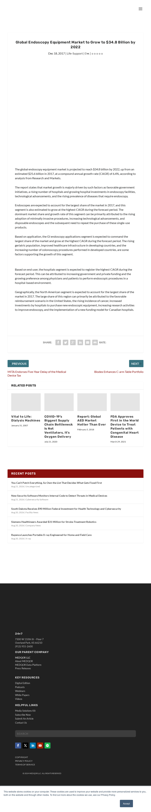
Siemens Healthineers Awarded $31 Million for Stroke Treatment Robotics (53, 521)
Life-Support (75, 53)
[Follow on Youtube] (40, 745)
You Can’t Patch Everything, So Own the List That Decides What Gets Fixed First (56, 482)
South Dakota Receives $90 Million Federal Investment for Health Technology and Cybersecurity (66, 508)
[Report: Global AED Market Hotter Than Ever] (92, 402)
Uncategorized (33, 486)
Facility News (32, 512)
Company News (33, 525)
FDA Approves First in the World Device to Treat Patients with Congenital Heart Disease (124, 426)
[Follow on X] (25, 745)
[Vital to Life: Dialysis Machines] (26, 402)
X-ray (28, 538)
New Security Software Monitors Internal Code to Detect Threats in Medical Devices (59, 495)
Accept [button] (126, 803)
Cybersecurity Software (37, 499)
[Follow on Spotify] (47, 745)
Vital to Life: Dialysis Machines (25, 418)
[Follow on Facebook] (18, 745)
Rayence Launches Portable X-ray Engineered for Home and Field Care (51, 534)
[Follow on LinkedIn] (33, 745)
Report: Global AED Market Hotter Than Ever (91, 420)
